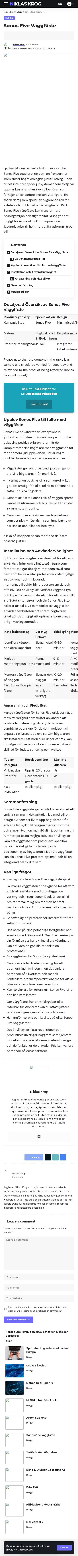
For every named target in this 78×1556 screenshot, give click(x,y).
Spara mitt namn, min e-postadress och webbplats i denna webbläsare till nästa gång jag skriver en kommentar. (38, 1309)
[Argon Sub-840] (14, 1423)
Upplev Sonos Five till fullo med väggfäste (38, 265)
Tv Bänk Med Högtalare (41, 1452)
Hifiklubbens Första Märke (43, 1504)
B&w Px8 (32, 1487)
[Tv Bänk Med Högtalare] (14, 1457)
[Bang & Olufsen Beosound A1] (14, 1475)
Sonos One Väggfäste (40, 1435)
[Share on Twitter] (17, 36)
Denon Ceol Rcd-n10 (39, 1383)
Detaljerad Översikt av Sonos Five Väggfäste (39, 252)
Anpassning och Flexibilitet (32, 278)
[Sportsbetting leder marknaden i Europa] (14, 1353)
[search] (53, 4)
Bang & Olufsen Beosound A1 (45, 1469)
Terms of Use (25, 1549)
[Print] (29, 36)
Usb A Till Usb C (36, 1365)
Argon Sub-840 (36, 1417)
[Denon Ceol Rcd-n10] (14, 1388)
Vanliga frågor (20, 291)
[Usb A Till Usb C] (14, 1370)
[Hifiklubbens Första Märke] (14, 1509)
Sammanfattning (22, 285)
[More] (34, 36)
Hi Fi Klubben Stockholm (42, 1400)
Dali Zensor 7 (35, 1522)
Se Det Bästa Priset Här (30, 259)
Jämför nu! (39, 404)
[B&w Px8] (14, 1492)
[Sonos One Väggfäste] (14, 1440)
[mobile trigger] (7, 4)
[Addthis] (39, 1137)
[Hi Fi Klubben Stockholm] (14, 1405)
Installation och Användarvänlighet (33, 272)
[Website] (72, 1175)
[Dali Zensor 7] (14, 1527)
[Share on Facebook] (12, 36)
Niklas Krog (25, 4)
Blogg (9, 18)
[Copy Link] (23, 36)
